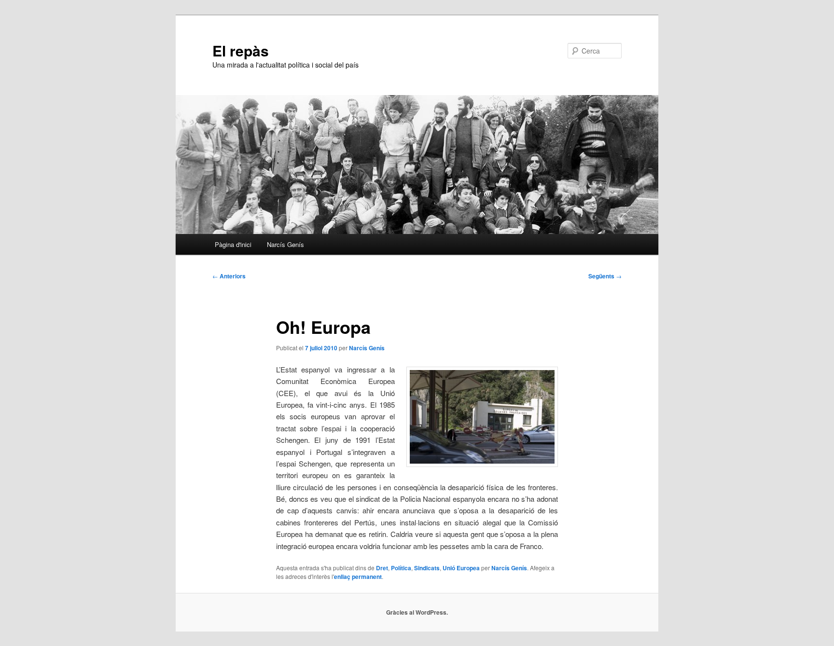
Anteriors (229, 276)
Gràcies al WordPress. (417, 612)
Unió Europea (461, 568)
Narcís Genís (285, 244)
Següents (605, 276)
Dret (382, 568)
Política (401, 568)
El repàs (240, 50)
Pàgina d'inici (233, 244)
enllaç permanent (358, 576)
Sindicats (427, 568)
